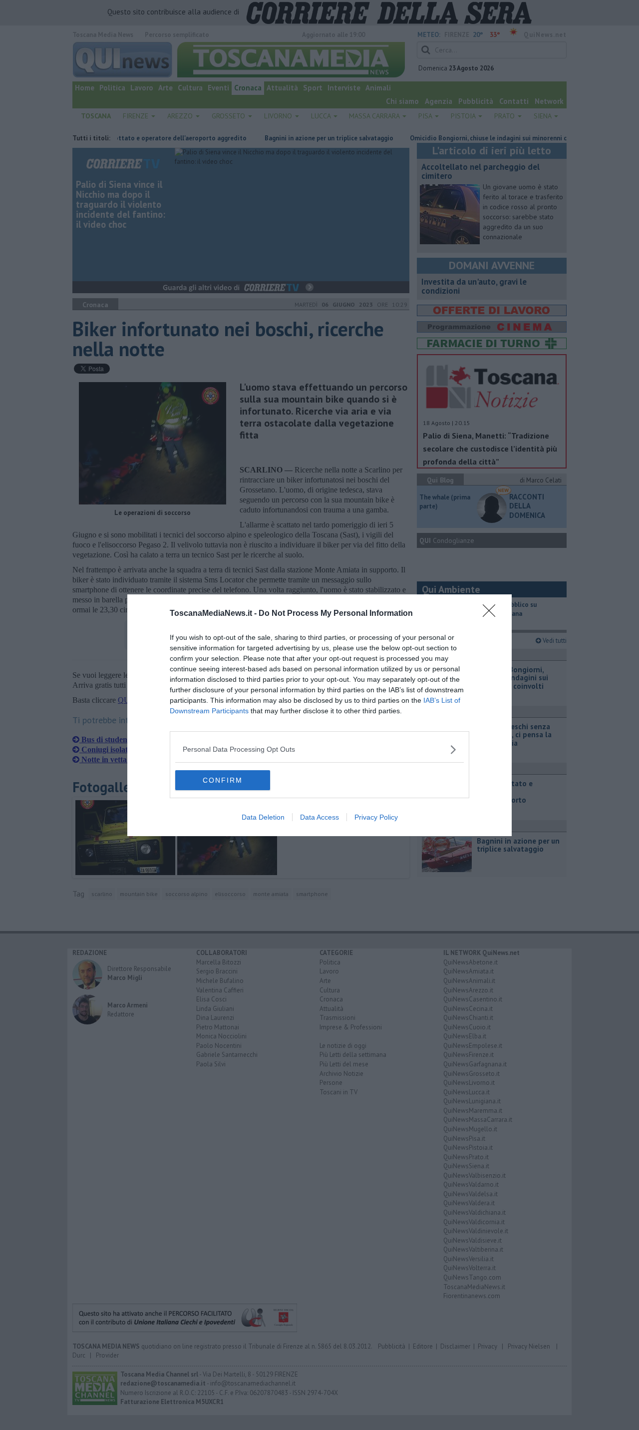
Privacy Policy (376, 817)
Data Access (319, 817)
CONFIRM (223, 780)
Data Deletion (263, 817)
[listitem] (319, 749)
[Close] (492, 613)
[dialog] (319, 715)
